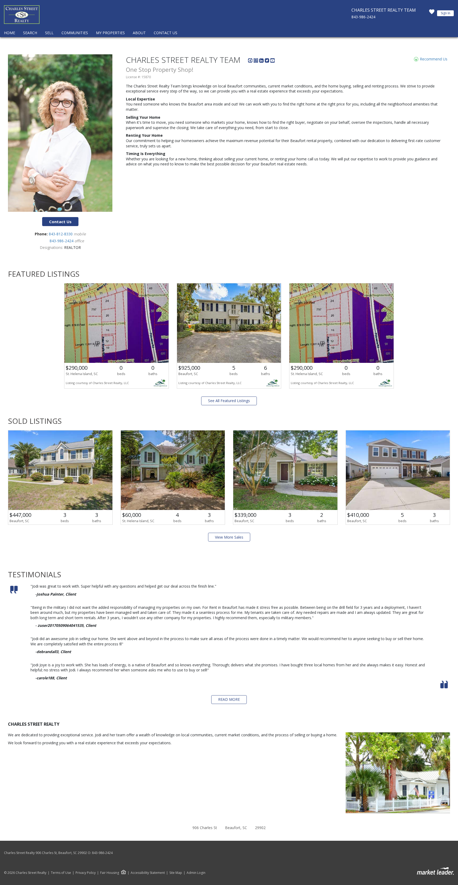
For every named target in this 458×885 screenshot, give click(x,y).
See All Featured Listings (229, 400)
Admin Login (196, 873)
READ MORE (229, 699)
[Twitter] (267, 61)
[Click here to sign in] (432, 13)
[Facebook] (251, 61)
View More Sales (229, 537)
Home (9, 32)
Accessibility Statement (148, 873)
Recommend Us (433, 58)
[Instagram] (256, 61)
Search (30, 32)
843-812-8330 (61, 233)
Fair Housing (109, 872)
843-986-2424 (363, 16)
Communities (74, 32)
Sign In (445, 13)
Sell (49, 32)
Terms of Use (61, 873)
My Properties (110, 32)
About (139, 32)
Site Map (175, 873)
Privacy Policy (86, 873)
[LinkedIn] (262, 61)
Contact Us (165, 32)
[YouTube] (272, 61)
